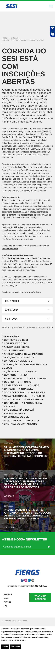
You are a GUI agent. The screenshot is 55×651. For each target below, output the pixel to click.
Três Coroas (37, 378)
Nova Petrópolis (16, 396)
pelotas (33, 420)
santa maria (12, 420)
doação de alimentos (19, 357)
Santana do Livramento (20, 424)
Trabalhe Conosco (40, 597)
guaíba (34, 385)
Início (4, 38)
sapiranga (37, 392)
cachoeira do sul (16, 417)
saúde (32, 371)
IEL (23, 640)
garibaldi (11, 403)
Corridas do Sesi (16, 340)
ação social (12, 371)
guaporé (10, 375)
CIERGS (4, 640)
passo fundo (13, 378)
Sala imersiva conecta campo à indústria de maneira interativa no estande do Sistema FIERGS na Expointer (26, 451)
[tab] (27, 301)
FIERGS (44, 637)
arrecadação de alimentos (23, 354)
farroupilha (33, 403)
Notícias (14, 38)
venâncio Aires (14, 413)
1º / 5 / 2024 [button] (11, 309)
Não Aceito (15, 647)
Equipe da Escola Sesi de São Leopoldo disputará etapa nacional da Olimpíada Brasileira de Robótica (26, 483)
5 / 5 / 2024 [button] (11, 318)
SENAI (17, 640)
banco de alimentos (18, 361)
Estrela (10, 406)
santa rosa (12, 399)
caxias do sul (13, 385)
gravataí (27, 389)
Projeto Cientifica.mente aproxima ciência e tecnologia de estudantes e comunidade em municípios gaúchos (27, 514)
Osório (9, 382)
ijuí (25, 375)
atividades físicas (16, 347)
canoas (9, 389)
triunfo (25, 382)
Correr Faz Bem (15, 343)
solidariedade (14, 350)
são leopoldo (14, 392)
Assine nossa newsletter (24, 539)
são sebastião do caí (19, 410)
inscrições (11, 336)
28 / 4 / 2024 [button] (12, 301)
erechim (39, 396)
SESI (11, 640)
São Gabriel (35, 399)
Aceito (5, 647)
